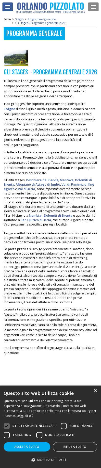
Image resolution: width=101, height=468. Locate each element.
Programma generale (42, 19)
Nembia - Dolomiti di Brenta (50, 215)
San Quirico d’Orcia (36, 220)
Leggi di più (25, 416)
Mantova (67, 180)
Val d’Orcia (26, 189)
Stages (19, 19)
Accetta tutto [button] (26, 447)
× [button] (95, 391)
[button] (50, 459)
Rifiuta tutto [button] (74, 447)
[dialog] (50, 427)
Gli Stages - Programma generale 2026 (40, 23)
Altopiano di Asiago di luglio (38, 184)
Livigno (9, 109)
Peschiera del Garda (42, 180)
